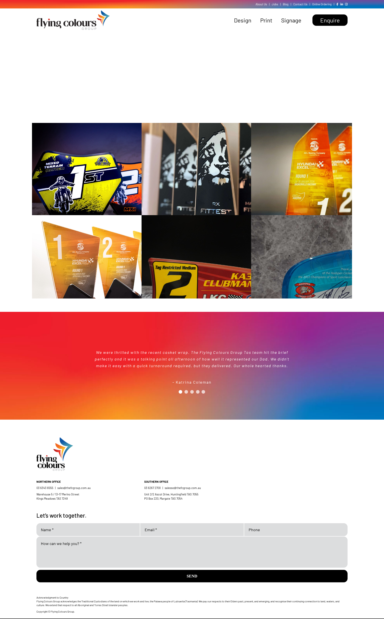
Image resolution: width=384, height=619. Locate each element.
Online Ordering (322, 4)
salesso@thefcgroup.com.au (183, 488)
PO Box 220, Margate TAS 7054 (163, 498)
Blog (285, 4)
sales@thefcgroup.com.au (74, 488)
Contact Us (300, 4)
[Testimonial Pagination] (180, 392)
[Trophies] (110, 186)
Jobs (275, 4)
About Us (261, 4)
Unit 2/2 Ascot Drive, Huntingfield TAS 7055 (171, 494)
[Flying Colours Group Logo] (73, 12)
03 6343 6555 (44, 488)
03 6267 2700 (152, 488)
